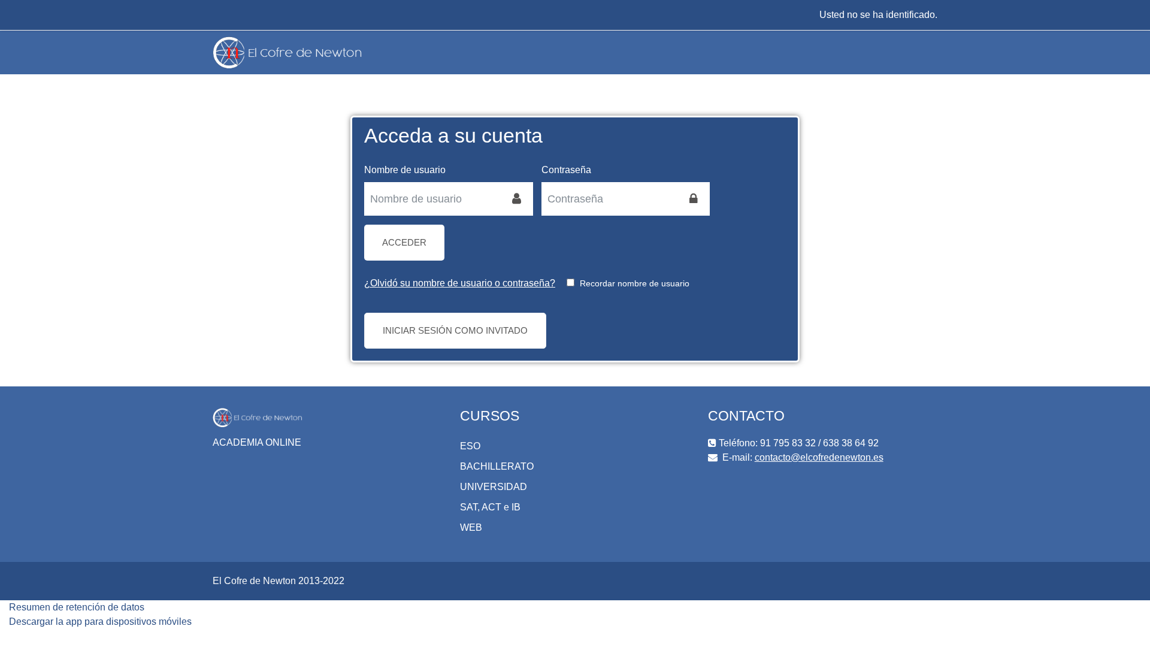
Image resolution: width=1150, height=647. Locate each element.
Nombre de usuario (405, 170)
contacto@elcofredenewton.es (819, 457)
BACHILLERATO (497, 466)
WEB (471, 527)
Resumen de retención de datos (76, 607)
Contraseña (566, 170)
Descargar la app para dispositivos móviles (100, 621)
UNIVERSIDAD (493, 487)
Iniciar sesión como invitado (455, 330)
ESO (470, 446)
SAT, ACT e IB (490, 507)
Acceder (404, 242)
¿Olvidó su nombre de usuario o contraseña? (459, 283)
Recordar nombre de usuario (634, 283)
